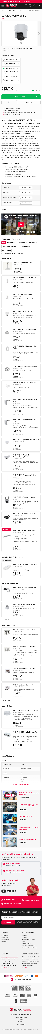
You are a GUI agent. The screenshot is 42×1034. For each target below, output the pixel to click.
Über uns (24, 967)
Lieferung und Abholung (28, 939)
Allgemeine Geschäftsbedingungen (21, 1015)
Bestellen (24, 935)
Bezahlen (24, 937)
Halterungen (11, 243)
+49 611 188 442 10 (24, 1)
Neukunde (4, 941)
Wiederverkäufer (26, 944)
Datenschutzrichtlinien (21, 1017)
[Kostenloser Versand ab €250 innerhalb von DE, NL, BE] (10, 807)
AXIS (3, 19)
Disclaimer (21, 1022)
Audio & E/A (6, 250)
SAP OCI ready (21, 1024)
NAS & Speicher (24, 246)
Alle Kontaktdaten (6, 967)
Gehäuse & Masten (9, 246)
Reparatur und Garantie (28, 946)
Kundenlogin (4, 935)
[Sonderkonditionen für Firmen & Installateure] (10, 830)
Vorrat (23, 941)
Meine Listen (4, 937)
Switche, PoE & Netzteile (28, 243)
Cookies (21, 1019)
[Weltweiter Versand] (10, 818)
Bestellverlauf (5, 939)
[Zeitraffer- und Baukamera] (10, 842)
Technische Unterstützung (29, 948)
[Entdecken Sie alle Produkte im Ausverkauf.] (10, 795)
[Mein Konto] (34, 6)
